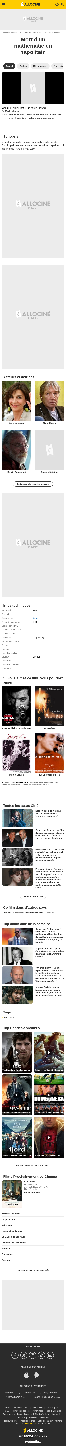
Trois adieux (8, 1254)
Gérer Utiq (32, 1417)
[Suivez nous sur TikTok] (42, 1355)
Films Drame (37, 32)
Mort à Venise (16, 774)
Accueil (6, 32)
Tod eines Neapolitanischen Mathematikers (29, 913)
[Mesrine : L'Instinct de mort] (16, 706)
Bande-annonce (32, 1192)
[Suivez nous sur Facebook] (15, 1355)
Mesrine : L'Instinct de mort (17, 728)
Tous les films (24, 32)
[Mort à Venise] (16, 753)
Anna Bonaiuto (15, 114)
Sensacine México (43, 1396)
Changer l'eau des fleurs (14, 1242)
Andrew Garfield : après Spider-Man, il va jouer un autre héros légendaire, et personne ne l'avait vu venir (49, 991)
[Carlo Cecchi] (49, 401)
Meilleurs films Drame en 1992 (36, 785)
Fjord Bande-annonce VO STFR (17, 1155)
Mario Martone (13, 111)
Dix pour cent (8, 1219)
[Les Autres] (49, 706)
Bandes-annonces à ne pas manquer (33, 1165)
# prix (35, 618)
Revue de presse (24, 1414)
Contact (7, 1408)
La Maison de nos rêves (13, 1237)
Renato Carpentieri (50, 114)
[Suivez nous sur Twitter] (24, 1355)
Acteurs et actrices (18, 377)
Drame (42, 107)
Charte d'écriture (42, 1414)
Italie (35, 610)
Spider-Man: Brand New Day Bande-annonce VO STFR (49, 1155)
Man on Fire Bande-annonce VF (17, 1113)
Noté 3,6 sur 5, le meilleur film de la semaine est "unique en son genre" (48, 813)
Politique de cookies (21, 1411)
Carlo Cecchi (32, 114)
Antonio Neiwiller (49, 472)
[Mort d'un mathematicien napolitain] (33, 88)
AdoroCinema (13, 1396)
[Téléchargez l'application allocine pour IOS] (28, 1374)
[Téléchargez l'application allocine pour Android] (38, 1374)
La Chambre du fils (49, 774)
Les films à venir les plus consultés (33, 1270)
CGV (7, 1411)
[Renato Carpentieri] (16, 450)
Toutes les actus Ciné (33, 896)
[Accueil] (30, 4)
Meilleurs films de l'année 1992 (44, 782)
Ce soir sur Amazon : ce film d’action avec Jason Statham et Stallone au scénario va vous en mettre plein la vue (49, 834)
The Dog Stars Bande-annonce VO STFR (17, 1070)
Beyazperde (50, 1392)
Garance (6, 1248)
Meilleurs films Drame (12, 785)
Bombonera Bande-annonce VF (49, 1113)
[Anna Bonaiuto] (16, 401)
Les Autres (49, 728)
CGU (58, 1408)
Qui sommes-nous (21, 1408)
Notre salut (7, 1225)
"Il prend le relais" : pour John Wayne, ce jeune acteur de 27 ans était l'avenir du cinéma (49, 952)
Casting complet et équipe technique (33, 484)
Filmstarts (8, 1392)
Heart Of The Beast (11, 1213)
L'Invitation (29, 1181)
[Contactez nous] (51, 1355)
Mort (9, 1017)
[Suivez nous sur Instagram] (33, 1355)
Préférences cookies (41, 1411)
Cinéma (14, 32)
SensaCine (29, 1392)
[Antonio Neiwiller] (49, 450)
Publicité (49, 1408)
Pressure (6, 1260)
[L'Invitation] (12, 1194)
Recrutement (37, 1408)
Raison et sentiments (12, 1231)
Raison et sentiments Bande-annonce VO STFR (49, 1070)
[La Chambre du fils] (49, 753)
